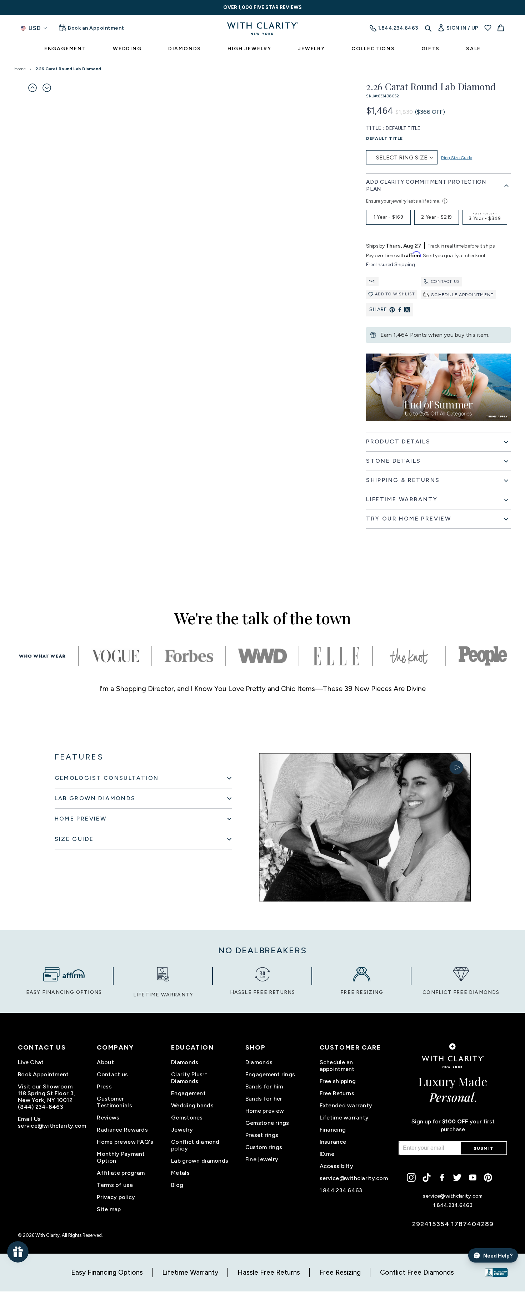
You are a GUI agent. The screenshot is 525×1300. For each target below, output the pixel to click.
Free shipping (338, 1081)
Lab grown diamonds (199, 1160)
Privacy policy (116, 1197)
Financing (333, 1129)
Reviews (108, 1117)
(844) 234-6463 (40, 1106)
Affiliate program (121, 1172)
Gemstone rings (267, 1122)
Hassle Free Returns (269, 1272)
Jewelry (182, 1129)
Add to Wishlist (395, 294)
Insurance (333, 1141)
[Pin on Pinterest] (392, 310)
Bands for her (263, 1098)
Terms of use (114, 1185)
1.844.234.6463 (341, 1190)
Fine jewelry (261, 1159)
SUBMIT (484, 1148)
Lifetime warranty (344, 1117)
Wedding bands (192, 1105)
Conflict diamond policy (195, 1145)
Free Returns (337, 1093)
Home (20, 68)
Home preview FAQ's (125, 1141)
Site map (109, 1209)
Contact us (445, 281)
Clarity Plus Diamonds (189, 1078)
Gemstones (187, 1117)
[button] (33, 88)
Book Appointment (43, 1074)
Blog (177, 1185)
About (105, 1062)
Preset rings (261, 1135)
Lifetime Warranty (190, 1272)
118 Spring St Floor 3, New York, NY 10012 (46, 1096)
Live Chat (31, 1062)
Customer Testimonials (114, 1102)
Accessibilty (336, 1166)
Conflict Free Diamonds (417, 1272)
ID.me (327, 1154)
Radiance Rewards (122, 1129)
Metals (180, 1172)
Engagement (188, 1093)
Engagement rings (270, 1074)
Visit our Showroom (45, 1086)
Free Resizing (340, 1272)
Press (104, 1086)
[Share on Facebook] (399, 310)
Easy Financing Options (107, 1272)
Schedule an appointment (337, 1065)
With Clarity (47, 1235)
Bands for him (264, 1086)
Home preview (264, 1110)
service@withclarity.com (52, 1125)
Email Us (29, 1119)
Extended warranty (346, 1105)
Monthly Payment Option (121, 1157)
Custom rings (263, 1147)
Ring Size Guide (456, 157)
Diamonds (184, 1062)
